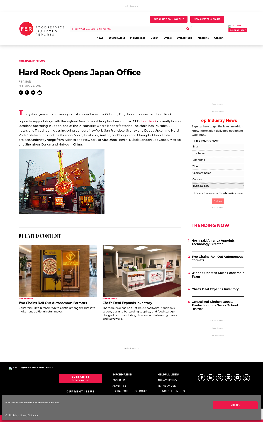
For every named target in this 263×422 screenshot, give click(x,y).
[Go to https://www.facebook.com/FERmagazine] (201, 377)
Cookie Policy (12, 415)
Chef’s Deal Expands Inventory (127, 303)
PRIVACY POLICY (167, 380)
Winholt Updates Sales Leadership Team (218, 274)
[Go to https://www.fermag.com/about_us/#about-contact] (228, 377)
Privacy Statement (29, 415)
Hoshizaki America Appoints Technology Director (213, 242)
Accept (235, 405)
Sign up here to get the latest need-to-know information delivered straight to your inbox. (217, 131)
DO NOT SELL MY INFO (171, 391)
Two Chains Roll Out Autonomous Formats (53, 303)
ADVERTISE (119, 386)
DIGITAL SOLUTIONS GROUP (130, 391)
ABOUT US (119, 380)
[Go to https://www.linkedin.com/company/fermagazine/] (210, 377)
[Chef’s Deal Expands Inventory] (142, 271)
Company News (32, 61)
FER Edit (25, 82)
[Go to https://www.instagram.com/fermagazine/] (246, 377)
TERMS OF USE (167, 386)
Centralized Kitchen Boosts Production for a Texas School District (215, 305)
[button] (168, 19)
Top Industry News (207, 140)
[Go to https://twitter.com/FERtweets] (219, 377)
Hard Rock (149, 121)
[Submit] (188, 29)
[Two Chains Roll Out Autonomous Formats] (58, 271)
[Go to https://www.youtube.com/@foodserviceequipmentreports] (237, 377)
